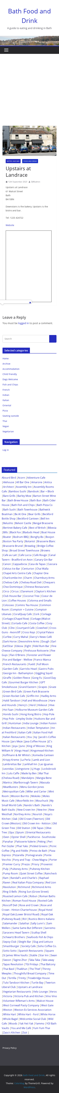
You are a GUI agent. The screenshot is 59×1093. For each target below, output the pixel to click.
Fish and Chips (10, 384)
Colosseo (8, 605)
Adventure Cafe (36, 477)
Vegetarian (8, 431)
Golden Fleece (21, 677)
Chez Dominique (13, 587)
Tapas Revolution (13, 964)
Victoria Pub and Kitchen (29, 996)
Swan (54, 955)
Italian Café (24, 732)
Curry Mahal (21, 637)
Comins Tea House (27, 605)
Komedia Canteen (43, 755)
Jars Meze (17, 741)
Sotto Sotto (10, 950)
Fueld (31, 664)
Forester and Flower (39, 655)
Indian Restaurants (14, 728)
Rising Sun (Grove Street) (34, 891)
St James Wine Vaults (15, 955)
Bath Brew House (18, 500)
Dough (45, 641)
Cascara (52, 564)
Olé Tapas (38, 828)
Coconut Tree (31, 596)
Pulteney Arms (19, 869)
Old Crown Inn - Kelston (37, 823)
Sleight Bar (24, 941)
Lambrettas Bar (12, 764)
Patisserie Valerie (25, 841)
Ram (5, 878)
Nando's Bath (32, 805)
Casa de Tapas (37, 564)
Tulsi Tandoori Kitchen (16, 982)
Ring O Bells (10, 891)
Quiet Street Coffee (31, 873)
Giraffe (7, 677)
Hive (51, 705)
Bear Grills (34, 514)
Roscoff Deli (10, 905)
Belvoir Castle (23, 523)
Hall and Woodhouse (34, 700)
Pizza (5, 410)
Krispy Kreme (11, 759)
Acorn (21, 477)
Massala (45, 782)
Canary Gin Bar (44, 559)
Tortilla (12, 978)
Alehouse (8, 482)
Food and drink (30, 161)
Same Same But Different (27, 928)
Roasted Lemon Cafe (15, 896)
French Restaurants (14, 664)
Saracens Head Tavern (16, 932)
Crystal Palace (45, 632)
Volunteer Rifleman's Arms (19, 1000)
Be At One (20, 514)
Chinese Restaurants (37, 587)
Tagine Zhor (20, 960)
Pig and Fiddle (19, 850)
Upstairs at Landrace (30, 987)
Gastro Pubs (46, 668)
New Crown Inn (26, 809)
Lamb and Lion (41, 759)
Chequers (49, 582)
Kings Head (22, 750)
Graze (52, 687)
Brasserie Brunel (13, 546)
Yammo (39, 1023)
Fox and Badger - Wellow (17, 659)
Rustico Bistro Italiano (42, 919)
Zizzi (24, 1032)
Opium (20, 832)
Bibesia (52, 527)
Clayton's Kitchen (45, 591)
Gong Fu (37, 677)
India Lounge (31, 723)
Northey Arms (22, 814)
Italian (6, 400)
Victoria (7, 996)
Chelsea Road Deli (31, 582)
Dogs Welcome (10, 379)
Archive (6, 363)
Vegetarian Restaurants (17, 991)
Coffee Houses (17, 600)
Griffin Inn (33, 696)
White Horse (48, 1014)
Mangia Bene (44, 778)
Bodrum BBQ (21, 537)
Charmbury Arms (44, 578)
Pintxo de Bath (38, 850)
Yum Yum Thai (41, 1028)
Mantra (7, 782)
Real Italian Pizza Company (28, 882)
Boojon (50, 537)
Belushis (8, 523)
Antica (48, 482)
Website (10, 225)
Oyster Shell (18, 837)
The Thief (34, 969)
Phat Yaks (22, 846)
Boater (7, 537)
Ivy (35, 737)
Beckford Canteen (28, 518)
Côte (12, 628)
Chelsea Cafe (10, 582)
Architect (8, 487)
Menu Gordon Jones (32, 787)
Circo (6, 591)
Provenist (47, 864)
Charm (28, 578)
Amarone (36, 482)
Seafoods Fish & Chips (40, 937)
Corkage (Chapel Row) (16, 618)
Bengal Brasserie (43, 523)
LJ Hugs (35, 768)
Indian (6, 394)
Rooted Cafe (45, 900)
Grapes (43, 687)
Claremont (27, 591)
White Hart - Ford (28, 1014)
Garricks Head (28, 668)
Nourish (37, 814)
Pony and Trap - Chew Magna (30, 859)
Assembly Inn (24, 487)
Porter (53, 859)
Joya (15, 746)
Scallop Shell (38, 932)
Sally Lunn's (38, 923)
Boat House (48, 532)
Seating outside (11, 415)
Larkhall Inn (30, 764)
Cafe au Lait (10, 555)
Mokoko (36, 796)
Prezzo (26, 864)
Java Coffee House (35, 741)
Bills (5, 532)
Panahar (8, 841)
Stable (33, 955)
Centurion (28, 568)
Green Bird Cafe (12, 691)
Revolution (9, 887)
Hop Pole (48, 714)
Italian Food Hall (43, 732)
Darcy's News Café (41, 637)
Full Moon (43, 664)
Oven (6, 837)
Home (6, 358)
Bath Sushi (9, 509)
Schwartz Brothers (14, 937)
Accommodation (11, 368)
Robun (33, 896)
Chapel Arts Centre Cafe (17, 573)
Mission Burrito (20, 796)
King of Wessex (36, 746)
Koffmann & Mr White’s (17, 755)
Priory (35, 864)
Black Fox (15, 532)
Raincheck (51, 873)
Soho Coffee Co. (47, 946)
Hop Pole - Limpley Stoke (17, 718)
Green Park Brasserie (36, 691)
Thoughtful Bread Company (30, 973)
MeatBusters (10, 787)
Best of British (37, 527)
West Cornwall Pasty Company (21, 1005)
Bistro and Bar (13, 161)
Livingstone (22, 768)
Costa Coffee (37, 623)
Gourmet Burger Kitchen (23, 682)
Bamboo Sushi (17, 491)
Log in (6, 449)
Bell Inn (45, 518)
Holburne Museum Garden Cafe (34, 709)
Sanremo (50, 928)
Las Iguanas (46, 764)
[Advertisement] (29, 85)
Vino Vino (51, 996)
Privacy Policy (10, 1047)
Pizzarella (18, 855)
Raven (6, 882)
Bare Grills (9, 496)
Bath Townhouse (27, 509)
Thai (5, 421)
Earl (53, 641)
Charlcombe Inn (12, 578)
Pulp (5, 869)
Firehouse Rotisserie (36, 650)
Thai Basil (8, 969)
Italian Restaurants (14, 737)
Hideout (42, 705)
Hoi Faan (8, 709)
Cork (36, 614)
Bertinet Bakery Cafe (15, 527)
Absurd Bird (9, 477)
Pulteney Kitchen (40, 869)
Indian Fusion (48, 723)
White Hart (9, 1014)
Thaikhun (21, 969)
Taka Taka (34, 960)
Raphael (44, 878)
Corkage (46, 614)
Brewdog (30, 546)
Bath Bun (35, 500)
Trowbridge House (39, 978)
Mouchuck (42, 800)
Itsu (30, 737)
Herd (33, 705)
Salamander (10, 923)
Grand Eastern (28, 687)
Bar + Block (47, 491)
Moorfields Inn (25, 800)
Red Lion (51, 882)
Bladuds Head (31, 532)
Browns (45, 550)
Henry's (23, 705)
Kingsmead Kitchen (42, 750)
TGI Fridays (31, 964)
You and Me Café (21, 1028)
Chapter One (40, 573)
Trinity (22, 978)
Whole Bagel (10, 1019)
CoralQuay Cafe (23, 614)
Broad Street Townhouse (24, 550)
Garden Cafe (10, 668)
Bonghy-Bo (37, 537)
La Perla (26, 759)
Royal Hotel (45, 910)
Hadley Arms (48, 696)
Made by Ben (29, 773)
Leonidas (8, 768)
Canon (7, 564)
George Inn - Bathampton (18, 673)
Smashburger (11, 946)
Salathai (24, 923)
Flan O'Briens (17, 655)
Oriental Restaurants (38, 832)
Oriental (7, 405)
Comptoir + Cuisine (22, 609)
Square (49, 950)
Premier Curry (11, 864)
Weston (7, 1009)
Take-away (48, 960)
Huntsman (15, 723)
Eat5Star (8, 646)
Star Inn (44, 955)
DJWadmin (35, 181)
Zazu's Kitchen (11, 1032)
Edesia (19, 646)
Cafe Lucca (25, 555)
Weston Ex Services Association (32, 1009)
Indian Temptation (38, 728)
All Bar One (22, 482)
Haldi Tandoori (11, 700)
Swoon (7, 960)
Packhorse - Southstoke (42, 837)
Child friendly (10, 374)
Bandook (33, 491)
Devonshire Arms (29, 641)
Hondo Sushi (10, 714)
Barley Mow (24, 496)
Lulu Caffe (13, 773)
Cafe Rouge (40, 555)
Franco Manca (42, 659)
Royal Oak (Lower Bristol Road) (21, 914)
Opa (11, 832)
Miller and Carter (37, 791)
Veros (53, 991)
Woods (13, 1023)
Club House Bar (12, 596)
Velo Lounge (40, 991)
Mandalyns (27, 778)
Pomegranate (34, 855)
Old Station (23, 828)
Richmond (24, 887)
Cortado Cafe (19, 623)
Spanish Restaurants (31, 950)
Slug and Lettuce (43, 941)
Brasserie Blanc (46, 541)
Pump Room (10, 873)
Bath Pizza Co (45, 505)
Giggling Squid (43, 673)
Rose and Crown (29, 905)
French (6, 389)
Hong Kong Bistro (30, 714)
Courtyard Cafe (26, 628)
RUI (24, 919)
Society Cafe (28, 946)
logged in (23, 323)
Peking (42, 841)
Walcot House (45, 1000)
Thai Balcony (47, 964)
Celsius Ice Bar (11, 568)
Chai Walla (42, 568)
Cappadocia (20, 564)
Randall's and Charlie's (24, 878)
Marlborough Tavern (26, 782)
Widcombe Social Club (33, 1019)
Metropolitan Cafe (14, 791)
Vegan (6, 426)
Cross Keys (28, 632)
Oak (15, 819)
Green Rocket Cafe (14, 696)
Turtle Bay (37, 982)
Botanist (30, 541)
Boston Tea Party (13, 541)
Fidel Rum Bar (41, 646)
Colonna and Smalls (40, 600)
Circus (15, 591)
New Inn (42, 809)
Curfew (7, 637)
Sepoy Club (9, 941)
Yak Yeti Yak (26, 1023)
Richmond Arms (41, 887)
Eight (28, 646)
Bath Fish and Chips (23, 505)
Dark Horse (10, 641)
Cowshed (42, 628)
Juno (22, 746)
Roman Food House (24, 900)
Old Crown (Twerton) (31, 819)
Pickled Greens (39, 846)
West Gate (47, 1005)
